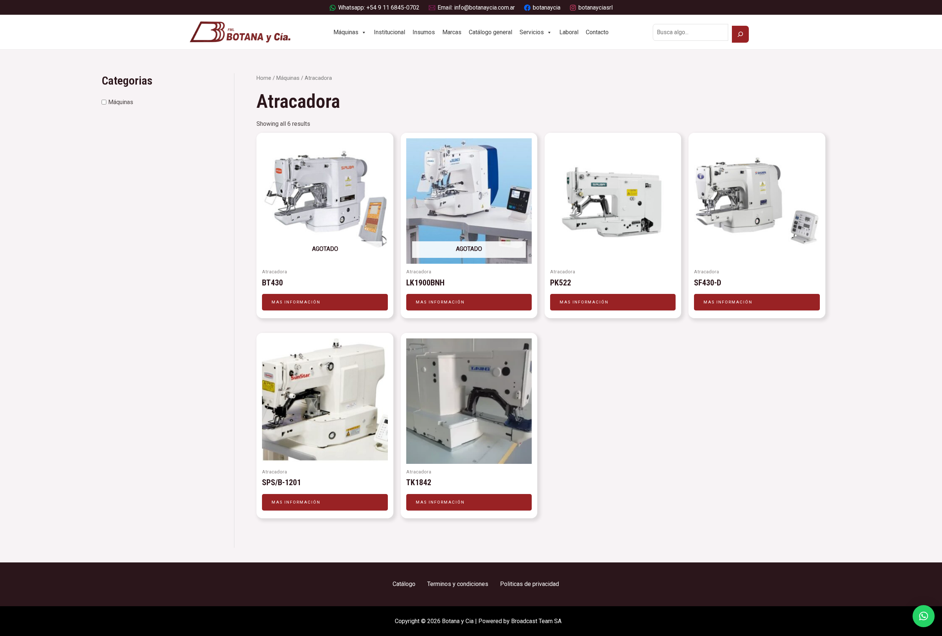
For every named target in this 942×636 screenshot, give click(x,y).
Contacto (597, 32)
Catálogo (404, 583)
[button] (924, 616)
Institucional (389, 32)
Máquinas (345, 32)
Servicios (532, 32)
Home (263, 78)
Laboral (568, 32)
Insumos (423, 32)
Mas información (296, 302)
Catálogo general (490, 32)
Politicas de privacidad (529, 583)
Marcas (451, 32)
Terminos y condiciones (457, 583)
